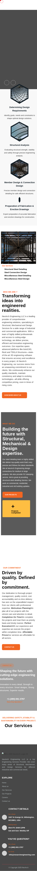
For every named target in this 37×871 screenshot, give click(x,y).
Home (4, 783)
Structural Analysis (19, 145)
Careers (5, 797)
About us (5, 786)
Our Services (7, 790)
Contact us (6, 801)
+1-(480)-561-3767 (16, 699)
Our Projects (6, 794)
